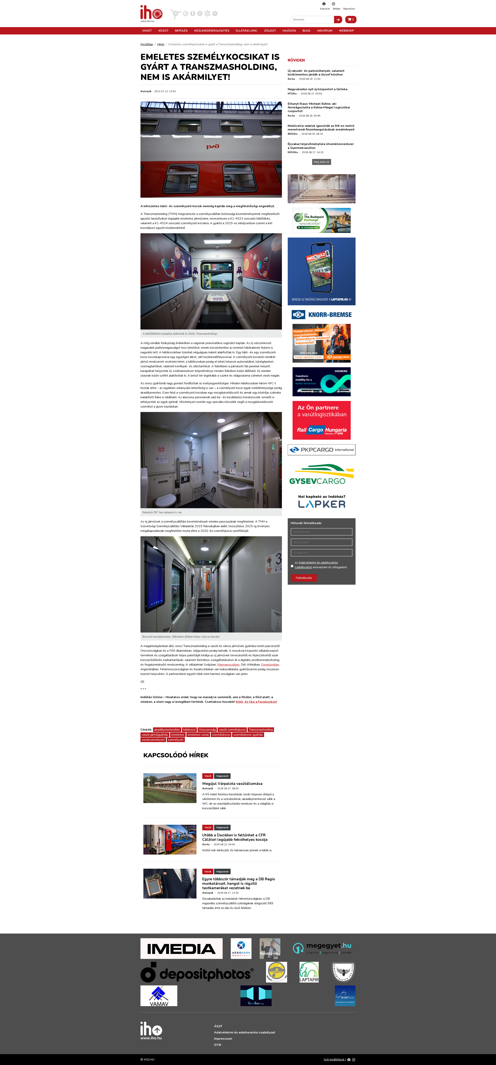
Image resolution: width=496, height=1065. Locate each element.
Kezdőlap (146, 44)
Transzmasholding (261, 730)
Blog (306, 31)
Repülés (181, 31)
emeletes (177, 735)
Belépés (336, 8)
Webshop (346, 31)
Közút (163, 31)
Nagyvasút (222, 776)
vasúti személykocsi (232, 730)
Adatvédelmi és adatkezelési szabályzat (244, 1032)
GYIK (217, 1045)
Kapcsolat (325, 8)
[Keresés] (338, 19)
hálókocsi (189, 730)
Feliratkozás (304, 578)
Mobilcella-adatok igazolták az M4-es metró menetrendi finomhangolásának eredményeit (321, 128)
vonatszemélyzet (153, 740)
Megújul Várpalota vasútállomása (232, 783)
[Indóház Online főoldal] (215, 13)
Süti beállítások (334, 1059)
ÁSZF (218, 1026)
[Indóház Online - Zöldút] (199, 13)
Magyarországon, (228, 665)
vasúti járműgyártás (155, 735)
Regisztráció (349, 8)
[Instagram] (332, 3)
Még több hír (321, 162)
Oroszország (207, 730)
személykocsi (221, 735)
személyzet (175, 740)
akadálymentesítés (167, 730)
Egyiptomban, (270, 665)
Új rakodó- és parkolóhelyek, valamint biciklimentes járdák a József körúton (316, 73)
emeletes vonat (198, 735)
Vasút (147, 31)
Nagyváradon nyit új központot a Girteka (317, 89)
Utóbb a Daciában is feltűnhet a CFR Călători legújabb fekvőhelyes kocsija (235, 837)
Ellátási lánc (246, 31)
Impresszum (223, 1039)
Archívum (324, 31)
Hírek (160, 44)
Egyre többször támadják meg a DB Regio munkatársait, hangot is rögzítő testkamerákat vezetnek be (238, 884)
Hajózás (289, 31)
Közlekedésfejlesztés (211, 31)
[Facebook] (323, 3)
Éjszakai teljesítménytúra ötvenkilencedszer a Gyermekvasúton (321, 146)
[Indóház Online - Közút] (185, 13)
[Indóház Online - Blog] (192, 13)
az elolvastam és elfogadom (321, 564)
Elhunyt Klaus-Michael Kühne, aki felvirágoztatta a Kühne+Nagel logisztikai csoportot (319, 107)
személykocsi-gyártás (248, 735)
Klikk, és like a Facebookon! (256, 702)
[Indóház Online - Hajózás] (207, 13)
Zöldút (270, 31)
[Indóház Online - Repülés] (176, 13)
